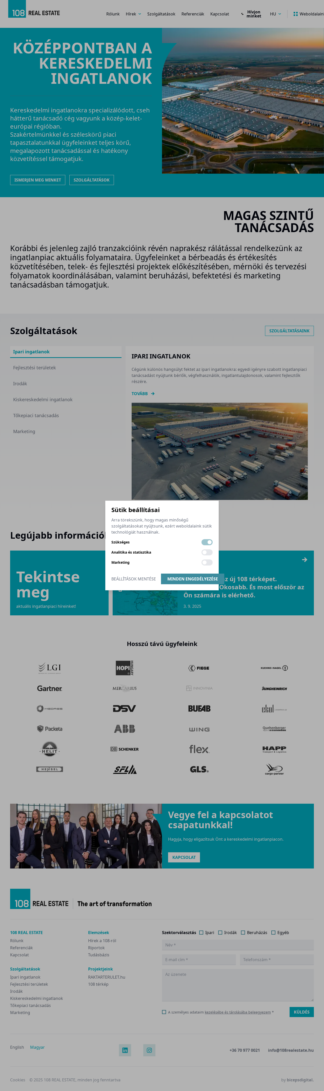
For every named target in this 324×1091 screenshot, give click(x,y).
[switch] (207, 542)
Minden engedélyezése (192, 579)
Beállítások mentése (133, 579)
